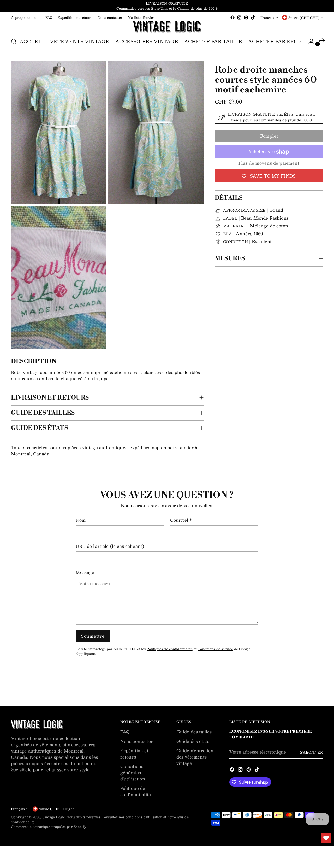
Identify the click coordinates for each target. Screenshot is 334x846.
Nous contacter (136, 741)
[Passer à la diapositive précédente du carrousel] (306, 688)
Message (85, 572)
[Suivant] (246, 6)
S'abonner (311, 752)
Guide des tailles (194, 731)
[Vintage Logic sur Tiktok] (252, 17)
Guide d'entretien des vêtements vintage (195, 757)
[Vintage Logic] (167, 27)
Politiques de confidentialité (170, 648)
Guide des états (192, 741)
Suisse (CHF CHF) (303, 17)
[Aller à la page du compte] (309, 41)
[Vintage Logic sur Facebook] (232, 17)
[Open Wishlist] (326, 838)
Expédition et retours (134, 753)
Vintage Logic (53, 817)
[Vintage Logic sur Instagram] (239, 17)
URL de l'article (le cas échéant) (110, 546)
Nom (81, 520)
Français (267, 17)
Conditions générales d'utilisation (132, 772)
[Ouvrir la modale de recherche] (14, 41)
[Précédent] (87, 6)
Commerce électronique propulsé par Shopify (48, 826)
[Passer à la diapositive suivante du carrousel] (318, 687)
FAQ (124, 731)
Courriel (181, 520)
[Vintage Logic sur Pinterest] (246, 17)
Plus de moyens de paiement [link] (268, 163)
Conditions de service (215, 648)
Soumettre (93, 635)
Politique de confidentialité (135, 791)
